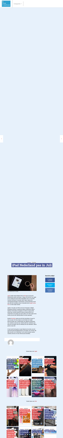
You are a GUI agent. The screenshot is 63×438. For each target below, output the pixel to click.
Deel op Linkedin (50, 290)
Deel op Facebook (50, 280)
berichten (13, 318)
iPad (25, 295)
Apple (9, 295)
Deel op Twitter (50, 285)
